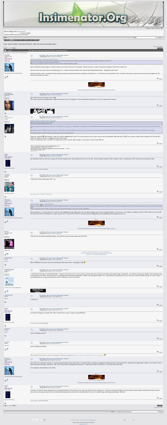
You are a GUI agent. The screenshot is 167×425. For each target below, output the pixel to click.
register (23, 31)
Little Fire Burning (93, 87)
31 (12, 48)
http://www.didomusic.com (81, 355)
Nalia (5, 116)
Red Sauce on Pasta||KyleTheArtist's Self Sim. (96, 254)
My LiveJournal (33, 151)
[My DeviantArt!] (7, 254)
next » (161, 46)
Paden (6, 154)
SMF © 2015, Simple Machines (89, 420)
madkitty (7, 174)
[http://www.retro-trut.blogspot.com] (7, 350)
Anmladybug (8, 258)
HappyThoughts (9, 269)
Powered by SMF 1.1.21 (76, 420)
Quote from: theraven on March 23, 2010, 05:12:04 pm (43, 120)
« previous (156, 46)
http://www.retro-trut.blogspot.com (96, 355)
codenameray (8, 295)
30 (10, 48)
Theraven (7, 55)
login (18, 31)
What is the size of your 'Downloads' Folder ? (45, 44)
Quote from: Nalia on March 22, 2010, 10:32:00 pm (42, 122)
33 (16, 48)
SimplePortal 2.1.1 (83, 424)
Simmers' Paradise (12, 44)
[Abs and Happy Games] (7, 292)
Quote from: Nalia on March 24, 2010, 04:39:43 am (42, 204)
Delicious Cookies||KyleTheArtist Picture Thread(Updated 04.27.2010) (96, 253)
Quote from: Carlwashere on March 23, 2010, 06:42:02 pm (44, 59)
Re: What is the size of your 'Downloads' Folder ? (54, 55)
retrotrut (6, 342)
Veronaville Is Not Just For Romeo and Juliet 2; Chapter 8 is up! (96, 252)
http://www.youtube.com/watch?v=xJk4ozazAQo (41, 194)
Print (160, 48)
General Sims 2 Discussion (25, 44)
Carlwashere (8, 93)
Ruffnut (6, 232)
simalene (7, 328)
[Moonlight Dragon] (7, 77)
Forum (5, 44)
